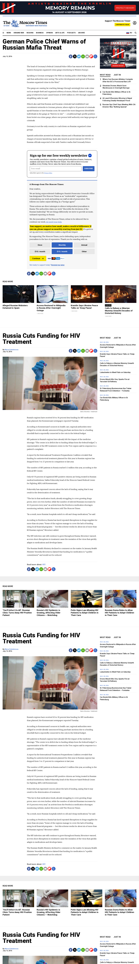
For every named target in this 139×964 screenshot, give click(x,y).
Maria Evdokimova (11, 350)
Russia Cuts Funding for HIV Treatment (41, 338)
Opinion (49, 33)
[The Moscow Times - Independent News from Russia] (25, 23)
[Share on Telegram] (79, 56)
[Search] (135, 32)
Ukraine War (19, 33)
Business (40, 33)
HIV (44, 564)
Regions (30, 33)
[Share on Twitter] (75, 56)
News (9, 33)
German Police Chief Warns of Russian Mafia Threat (44, 44)
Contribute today (122, 24)
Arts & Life (60, 33)
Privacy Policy (48, 173)
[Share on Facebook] (71, 56)
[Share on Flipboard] (91, 56)
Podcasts (71, 33)
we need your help (54, 222)
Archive (81, 33)
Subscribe (88, 169)
